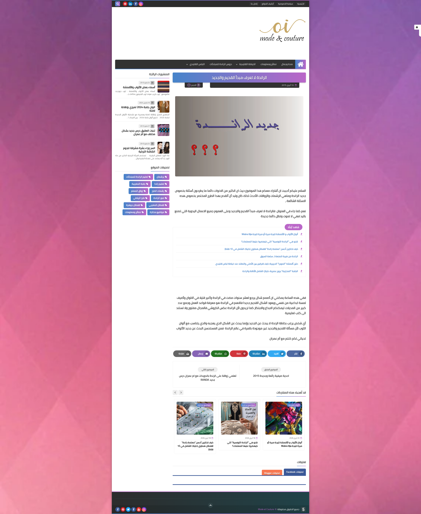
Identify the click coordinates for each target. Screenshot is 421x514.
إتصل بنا (254, 4)
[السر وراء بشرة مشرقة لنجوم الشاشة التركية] (163, 148)
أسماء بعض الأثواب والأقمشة (139, 87)
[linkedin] (130, 3)
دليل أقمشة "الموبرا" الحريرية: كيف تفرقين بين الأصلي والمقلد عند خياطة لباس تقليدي (256, 264)
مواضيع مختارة (157, 212)
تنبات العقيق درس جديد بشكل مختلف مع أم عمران (138, 132)
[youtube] (138, 509)
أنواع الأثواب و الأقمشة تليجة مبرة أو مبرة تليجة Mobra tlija (270, 234)
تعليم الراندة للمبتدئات (137, 177)
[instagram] (141, 3)
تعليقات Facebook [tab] (294, 472)
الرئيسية (300, 4)
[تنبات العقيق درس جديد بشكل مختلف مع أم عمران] (163, 130)
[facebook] (135, 3)
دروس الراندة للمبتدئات (221, 64)
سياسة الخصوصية (285, 4)
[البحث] (117, 3)
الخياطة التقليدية (247, 64)
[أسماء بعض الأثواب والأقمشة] (163, 87)
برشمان (160, 177)
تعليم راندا (159, 184)
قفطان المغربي (156, 205)
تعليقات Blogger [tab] (272, 473)
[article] (207, 374)
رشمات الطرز (158, 191)
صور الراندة (158, 198)
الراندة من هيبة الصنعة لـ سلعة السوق (279, 256)
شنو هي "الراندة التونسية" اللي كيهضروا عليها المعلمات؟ (269, 241)
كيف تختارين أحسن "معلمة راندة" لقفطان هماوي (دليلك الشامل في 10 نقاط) (261, 249)
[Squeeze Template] (303, 509)
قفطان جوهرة (133, 205)
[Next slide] (175, 392)
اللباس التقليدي (197, 64)
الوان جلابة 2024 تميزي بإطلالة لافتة (138, 109)
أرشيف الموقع (268, 4)
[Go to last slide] (180, 392)
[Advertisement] (175, 33)
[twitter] (128, 509)
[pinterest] (125, 3)
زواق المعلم (137, 191)
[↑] (210, 505)
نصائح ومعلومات (268, 64)
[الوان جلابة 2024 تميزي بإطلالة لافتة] (163, 107)
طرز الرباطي (139, 198)
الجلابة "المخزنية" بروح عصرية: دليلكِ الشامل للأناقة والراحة (270, 271)
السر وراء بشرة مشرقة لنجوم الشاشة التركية (139, 150)
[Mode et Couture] (282, 30)
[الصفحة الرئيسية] (300, 64)
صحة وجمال (287, 64)
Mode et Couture (266, 509)
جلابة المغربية (138, 184)
